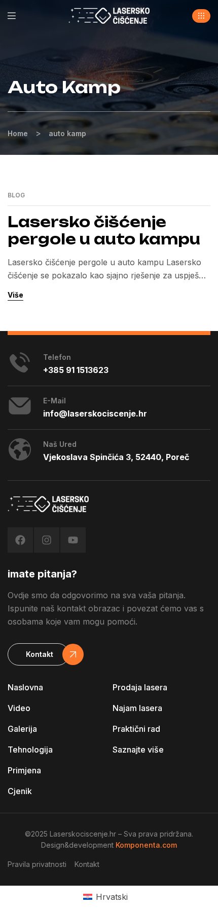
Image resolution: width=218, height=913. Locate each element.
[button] (201, 16)
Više (15, 294)
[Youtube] (73, 540)
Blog (16, 195)
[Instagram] (46, 540)
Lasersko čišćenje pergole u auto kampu (104, 230)
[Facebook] (20, 540)
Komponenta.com (146, 845)
